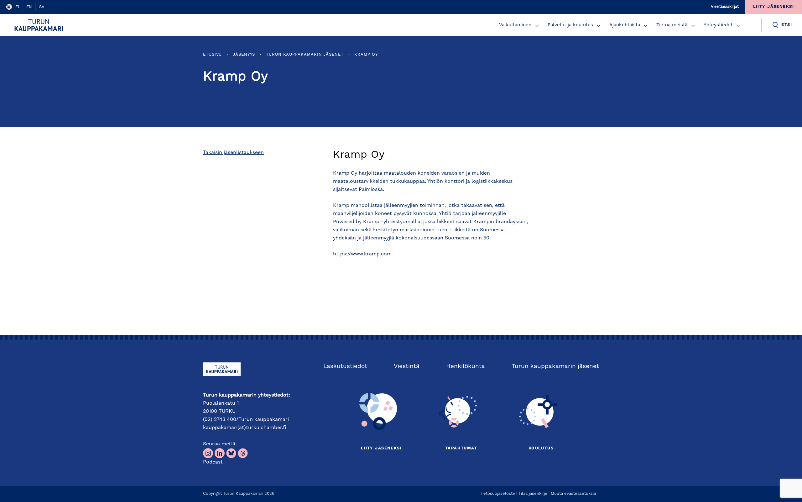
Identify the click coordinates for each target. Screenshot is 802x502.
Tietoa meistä (671, 25)
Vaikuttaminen (515, 25)
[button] (537, 26)
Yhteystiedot (718, 25)
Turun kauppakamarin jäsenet (305, 55)
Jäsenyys (244, 55)
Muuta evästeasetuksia (573, 494)
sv (41, 7)
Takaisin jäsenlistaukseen (233, 152)
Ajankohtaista (624, 25)
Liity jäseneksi (381, 448)
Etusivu (212, 55)
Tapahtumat (461, 448)
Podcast (213, 462)
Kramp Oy (366, 55)
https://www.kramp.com (362, 254)
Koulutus (541, 448)
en (29, 7)
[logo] (39, 25)
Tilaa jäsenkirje (532, 494)
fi (17, 7)
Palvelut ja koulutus (570, 25)
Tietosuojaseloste (497, 494)
